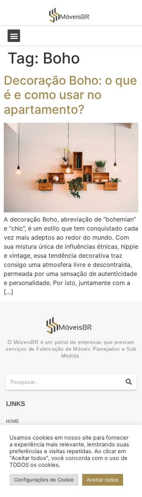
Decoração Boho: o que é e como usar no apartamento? (70, 95)
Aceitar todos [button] (103, 480)
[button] (14, 35)
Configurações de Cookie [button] (44, 480)
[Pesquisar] (128, 382)
